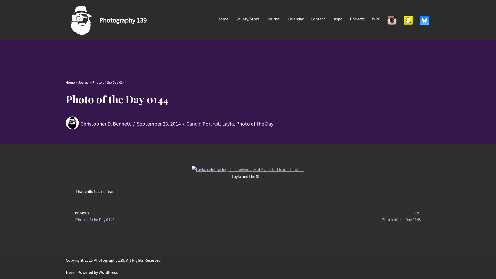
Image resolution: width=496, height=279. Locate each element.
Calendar (296, 18)
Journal (274, 18)
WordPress (108, 272)
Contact (318, 18)
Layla (228, 123)
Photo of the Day (254, 123)
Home (223, 18)
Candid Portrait (203, 123)
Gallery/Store (248, 18)
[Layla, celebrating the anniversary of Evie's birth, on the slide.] (248, 169)
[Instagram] (392, 20)
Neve (70, 272)
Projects (357, 18)
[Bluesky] (424, 20)
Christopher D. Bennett (106, 123)
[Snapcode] (408, 20)
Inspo (337, 18)
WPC (376, 18)
